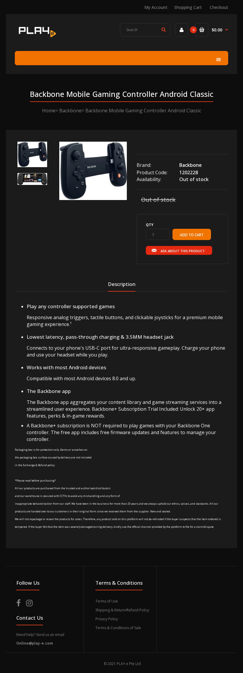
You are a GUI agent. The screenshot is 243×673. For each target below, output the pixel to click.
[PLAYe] (37, 38)
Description (121, 284)
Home (48, 110)
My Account (155, 7)
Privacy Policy (106, 618)
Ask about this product (183, 251)
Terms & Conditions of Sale (118, 627)
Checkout (219, 7)
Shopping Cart (188, 7)
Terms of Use (106, 601)
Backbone (70, 110)
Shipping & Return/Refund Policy (122, 610)
